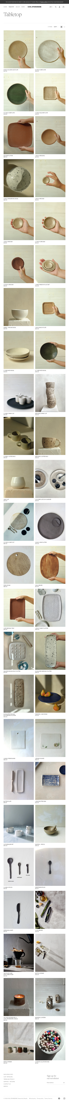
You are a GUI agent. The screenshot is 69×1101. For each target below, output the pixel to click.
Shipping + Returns (9, 1081)
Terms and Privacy (9, 1079)
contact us (7, 1084)
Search (6, 1086)
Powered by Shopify (22, 1098)
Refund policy (32, 1098)
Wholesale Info (8, 1074)
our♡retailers (8, 1077)
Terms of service (48, 1098)
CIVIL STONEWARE (12, 1098)
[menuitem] (5, 7)
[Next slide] (31, 49)
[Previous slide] (6, 49)
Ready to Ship (43, 2)
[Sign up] (63, 1082)
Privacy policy (40, 1098)
